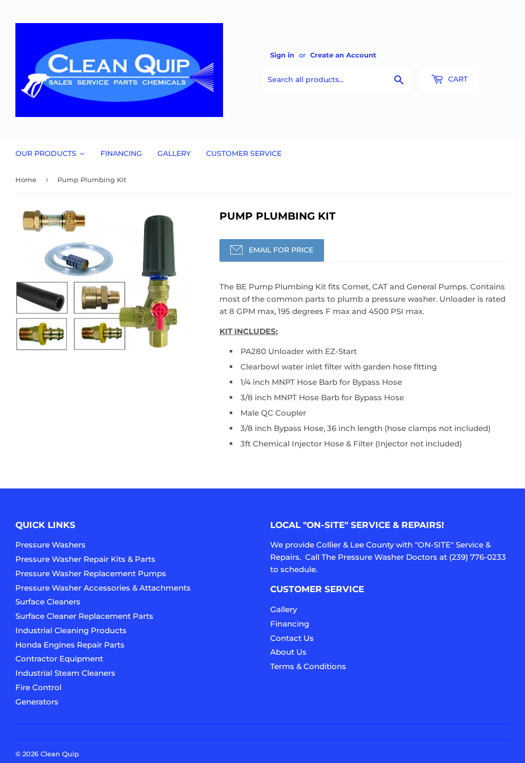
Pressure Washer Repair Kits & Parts (85, 559)
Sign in (282, 55)
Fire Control (38, 687)
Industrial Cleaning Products (71, 630)
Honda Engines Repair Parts (70, 645)
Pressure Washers (50, 545)
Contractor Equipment (59, 658)
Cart (457, 79)
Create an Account (343, 55)
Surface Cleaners (47, 602)
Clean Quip (60, 754)
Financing (289, 624)
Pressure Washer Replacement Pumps (90, 573)
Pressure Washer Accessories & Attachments (103, 588)
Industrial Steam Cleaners (65, 673)
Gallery (283, 609)
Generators (36, 702)
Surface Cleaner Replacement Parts (84, 616)
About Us (288, 652)
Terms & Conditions (308, 666)
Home (25, 179)
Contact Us (292, 638)
